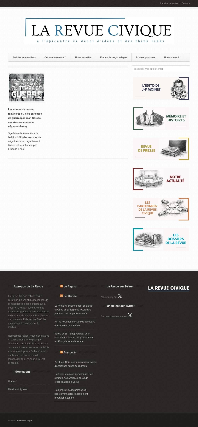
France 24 (70, 352)
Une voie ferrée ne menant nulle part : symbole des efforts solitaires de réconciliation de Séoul (74, 377)
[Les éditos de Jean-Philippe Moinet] (161, 98)
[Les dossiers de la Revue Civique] (161, 249)
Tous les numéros (169, 3)
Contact (186, 3)
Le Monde (70, 296)
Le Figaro (70, 286)
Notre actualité (83, 57)
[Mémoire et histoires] (161, 128)
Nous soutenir (172, 57)
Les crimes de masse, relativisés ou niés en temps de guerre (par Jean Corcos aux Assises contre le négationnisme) (25, 117)
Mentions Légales (17, 389)
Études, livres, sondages (113, 57)
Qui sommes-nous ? (55, 57)
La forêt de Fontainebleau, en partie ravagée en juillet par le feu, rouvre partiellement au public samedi (73, 309)
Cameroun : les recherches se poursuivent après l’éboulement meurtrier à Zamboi (71, 393)
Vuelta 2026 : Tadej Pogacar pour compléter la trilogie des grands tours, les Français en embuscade (74, 337)
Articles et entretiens (24, 57)
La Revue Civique (23, 420)
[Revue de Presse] (161, 159)
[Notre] (161, 189)
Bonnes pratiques (145, 57)
